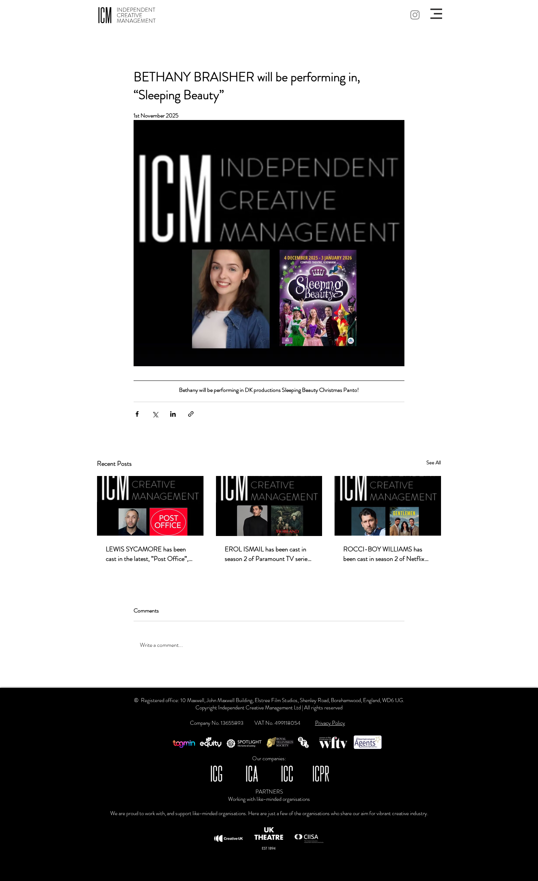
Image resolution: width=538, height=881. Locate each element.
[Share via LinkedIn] (172, 413)
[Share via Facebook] (137, 413)
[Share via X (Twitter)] (155, 413)
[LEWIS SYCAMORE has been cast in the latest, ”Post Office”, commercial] (150, 506)
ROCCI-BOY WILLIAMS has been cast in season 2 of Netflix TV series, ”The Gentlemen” (384, 553)
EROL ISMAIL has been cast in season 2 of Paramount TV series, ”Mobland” (268, 553)
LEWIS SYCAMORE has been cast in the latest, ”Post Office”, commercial (147, 553)
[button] (436, 13)
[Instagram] (415, 14)
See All (433, 462)
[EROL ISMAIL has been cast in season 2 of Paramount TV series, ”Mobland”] (269, 506)
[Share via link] (190, 413)
